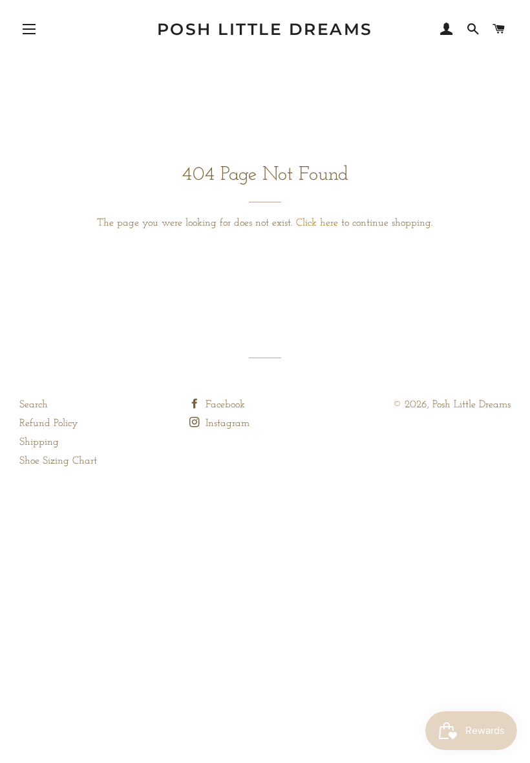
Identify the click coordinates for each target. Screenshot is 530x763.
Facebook (223, 405)
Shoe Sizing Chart (58, 461)
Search (33, 405)
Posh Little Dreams (265, 29)
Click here (317, 223)
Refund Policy (48, 423)
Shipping (39, 442)
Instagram (225, 423)
